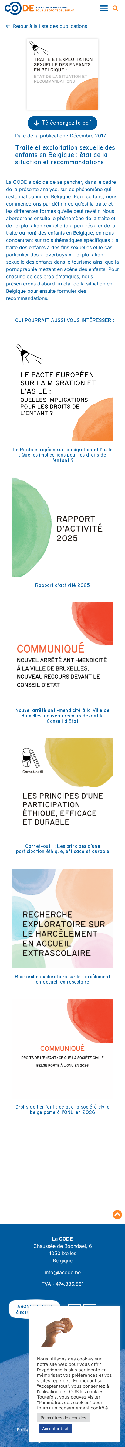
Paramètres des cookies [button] (63, 1417)
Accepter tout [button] (55, 1428)
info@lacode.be (63, 1272)
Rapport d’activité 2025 (62, 585)
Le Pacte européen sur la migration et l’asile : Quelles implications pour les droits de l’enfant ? (63, 455)
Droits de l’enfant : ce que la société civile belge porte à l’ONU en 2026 (62, 1110)
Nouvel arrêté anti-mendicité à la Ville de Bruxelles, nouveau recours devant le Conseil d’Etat (62, 716)
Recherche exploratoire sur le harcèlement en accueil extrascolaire (62, 979)
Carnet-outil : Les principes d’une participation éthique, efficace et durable (62, 849)
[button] (103, 8)
